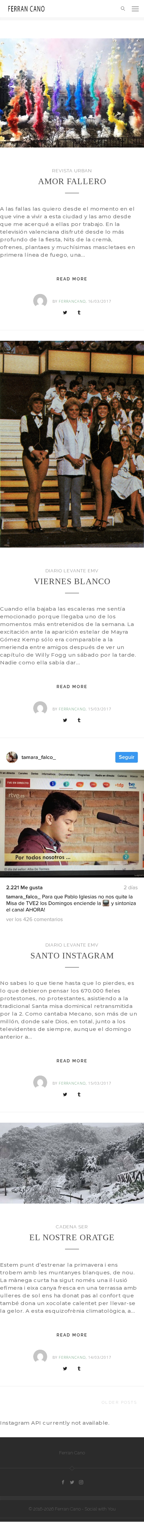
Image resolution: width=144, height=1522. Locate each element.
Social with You (100, 1509)
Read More (72, 279)
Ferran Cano (72, 1452)
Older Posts (119, 1402)
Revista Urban (72, 170)
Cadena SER (72, 1226)
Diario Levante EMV (72, 570)
